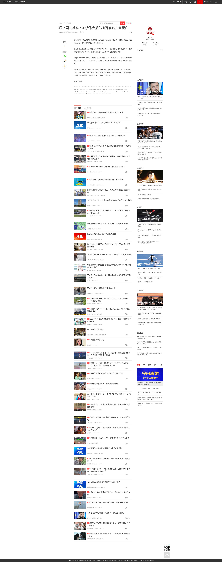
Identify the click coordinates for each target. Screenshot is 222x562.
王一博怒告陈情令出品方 (144, 194)
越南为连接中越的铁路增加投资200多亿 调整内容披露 (108, 224)
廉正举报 (135, 560)
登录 (200, 2)
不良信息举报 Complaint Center (124, 560)
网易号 (65, 23)
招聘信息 (104, 560)
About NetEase (87, 560)
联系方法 (99, 560)
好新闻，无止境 (150, 39)
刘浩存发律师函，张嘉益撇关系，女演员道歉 (150, 185)
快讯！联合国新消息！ (95, 329)
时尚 (144, 365)
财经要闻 (140, 207)
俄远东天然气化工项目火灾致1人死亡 (101, 234)
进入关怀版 (22, 2)
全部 (161, 50)
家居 (155, 365)
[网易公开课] (179, 2)
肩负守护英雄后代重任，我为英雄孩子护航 (106, 373)
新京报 (77, 32)
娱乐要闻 (140, 168)
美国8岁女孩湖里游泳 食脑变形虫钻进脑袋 (106, 180)
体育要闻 (140, 124)
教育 (138, 365)
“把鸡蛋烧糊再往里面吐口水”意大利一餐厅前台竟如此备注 (109, 254)
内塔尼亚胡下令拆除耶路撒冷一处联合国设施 (104, 448)
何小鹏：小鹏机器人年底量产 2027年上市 (149, 278)
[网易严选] (185, 2)
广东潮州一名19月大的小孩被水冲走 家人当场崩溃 (109, 438)
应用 (10, 2)
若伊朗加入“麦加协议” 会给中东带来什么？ (103, 482)
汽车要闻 (140, 290)
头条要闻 (140, 80)
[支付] (191, 2)
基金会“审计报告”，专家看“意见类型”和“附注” (107, 167)
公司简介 (94, 560)
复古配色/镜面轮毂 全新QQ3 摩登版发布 (149, 318)
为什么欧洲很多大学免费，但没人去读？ (149, 388)
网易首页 (5, 2)
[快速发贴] (64, 41)
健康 (149, 365)
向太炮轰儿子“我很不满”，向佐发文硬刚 (148, 198)
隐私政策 (114, 560)
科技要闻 (140, 251)
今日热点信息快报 (97, 340)
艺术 (160, 365)
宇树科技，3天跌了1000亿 (145, 282)
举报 (130, 32)
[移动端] (174, 2)
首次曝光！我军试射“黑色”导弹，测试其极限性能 (109, 502)
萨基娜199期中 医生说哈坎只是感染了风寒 (106, 112)
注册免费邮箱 (207, 2)
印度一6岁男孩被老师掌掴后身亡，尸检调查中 (108, 136)
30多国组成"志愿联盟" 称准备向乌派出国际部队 (105, 513)
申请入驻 (129, 23)
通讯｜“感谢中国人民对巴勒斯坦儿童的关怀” (104, 123)
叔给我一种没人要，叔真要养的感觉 (104, 384)
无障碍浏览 (16, 2)
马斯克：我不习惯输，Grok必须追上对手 (149, 268)
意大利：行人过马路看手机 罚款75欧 (101, 288)
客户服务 (109, 560)
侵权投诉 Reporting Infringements (146, 560)
